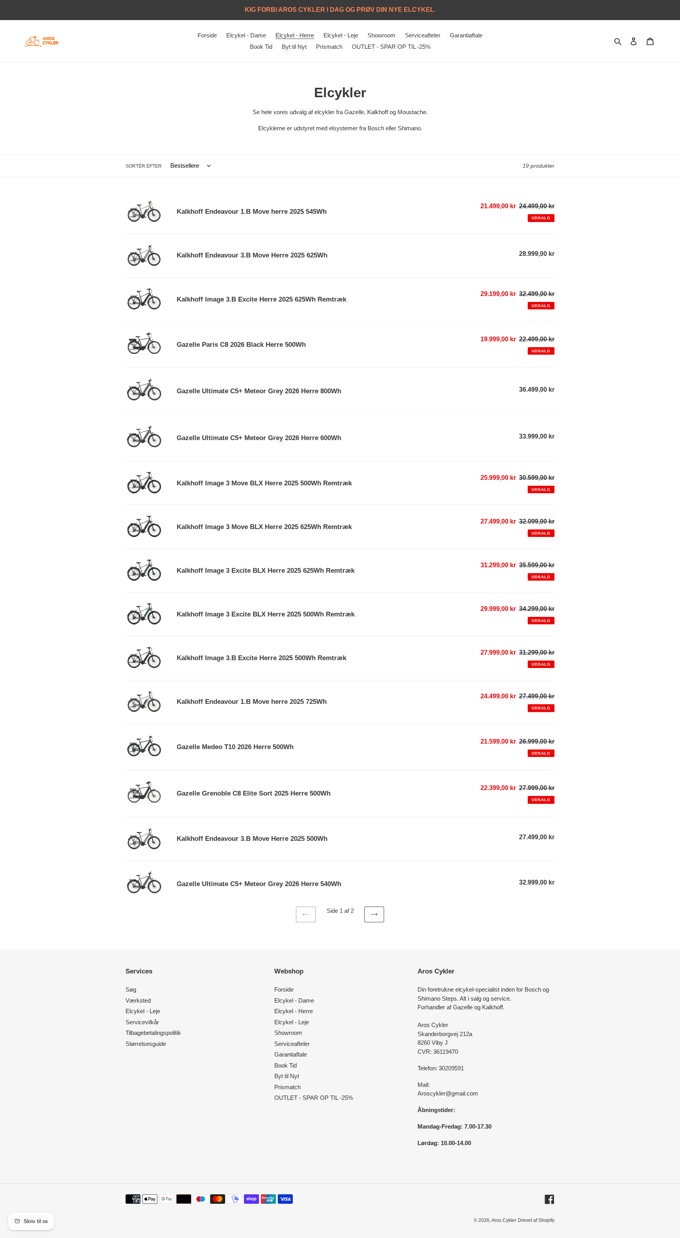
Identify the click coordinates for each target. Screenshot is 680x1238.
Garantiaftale (290, 1054)
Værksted (138, 1000)
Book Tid (285, 1065)
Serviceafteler (292, 1043)
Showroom (288, 1032)
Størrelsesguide (146, 1043)
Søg (131, 989)
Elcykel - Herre (293, 1011)
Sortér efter (144, 166)
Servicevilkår (142, 1022)
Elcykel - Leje (143, 1011)
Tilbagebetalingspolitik (153, 1032)
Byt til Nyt (286, 1076)
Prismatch (287, 1087)
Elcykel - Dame (294, 1000)
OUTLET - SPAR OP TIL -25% (313, 1097)
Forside (284, 989)
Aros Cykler (504, 1220)
